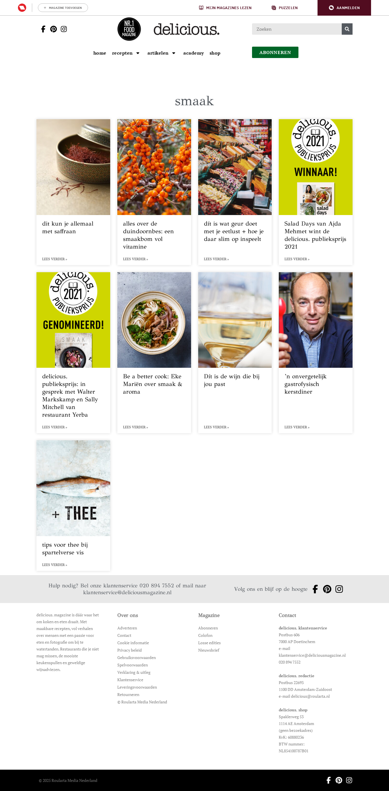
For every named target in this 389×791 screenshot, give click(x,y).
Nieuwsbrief (208, 650)
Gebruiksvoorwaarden (136, 657)
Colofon (205, 635)
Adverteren (127, 628)
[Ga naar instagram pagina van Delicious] (62, 29)
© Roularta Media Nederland (142, 702)
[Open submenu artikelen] (174, 52)
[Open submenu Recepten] (138, 52)
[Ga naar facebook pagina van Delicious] (41, 29)
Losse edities (209, 642)
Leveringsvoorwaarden (137, 687)
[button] (344, 8)
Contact (124, 635)
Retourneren (128, 694)
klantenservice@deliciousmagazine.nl (127, 592)
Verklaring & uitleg (133, 672)
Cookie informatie (133, 642)
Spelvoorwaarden (132, 665)
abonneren (275, 52)
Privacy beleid (129, 650)
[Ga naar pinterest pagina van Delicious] (52, 29)
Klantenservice (130, 679)
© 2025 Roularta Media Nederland (68, 780)
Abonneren (208, 628)
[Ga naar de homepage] (129, 29)
